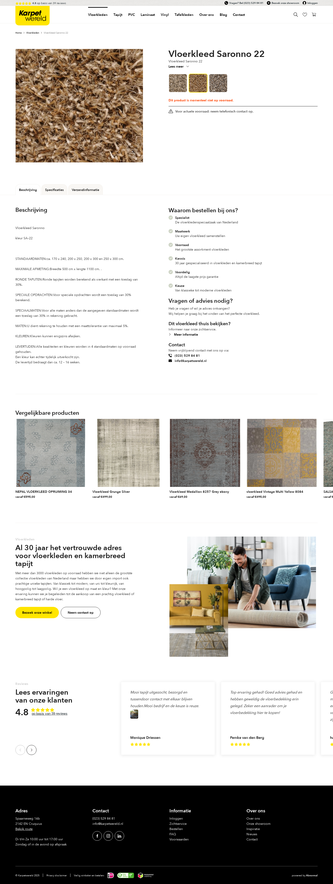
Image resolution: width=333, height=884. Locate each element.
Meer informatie (186, 334)
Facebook (97, 836)
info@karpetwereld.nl (191, 360)
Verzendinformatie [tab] (85, 189)
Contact (239, 14)
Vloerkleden (98, 14)
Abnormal (312, 875)
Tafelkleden (184, 14)
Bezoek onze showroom (285, 3)
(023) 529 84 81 (253, 3)
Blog (223, 14)
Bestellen (176, 828)
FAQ (172, 834)
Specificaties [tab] (54, 189)
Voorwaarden (179, 839)
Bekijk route (24, 828)
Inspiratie (253, 828)
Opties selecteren (83, 495)
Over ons (253, 818)
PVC (131, 14)
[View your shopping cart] (314, 14)
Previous (20, 750)
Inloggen (312, 3)
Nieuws (251, 834)
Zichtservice (178, 823)
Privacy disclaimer (56, 875)
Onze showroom (258, 823)
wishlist (305, 14)
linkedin (119, 836)
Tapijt (117, 14)
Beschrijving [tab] (28, 189)
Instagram (108, 836)
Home (18, 32)
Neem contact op (81, 612)
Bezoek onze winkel (37, 612)
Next (31, 750)
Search (296, 14)
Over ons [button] (206, 14)
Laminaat (148, 14)
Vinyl (165, 14)
